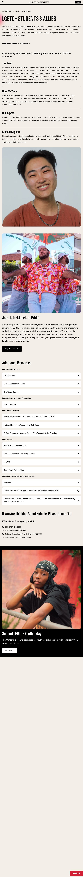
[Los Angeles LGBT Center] (39, 2)
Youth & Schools (7, 11)
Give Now (8, 651)
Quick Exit (76, 873)
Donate (78, 2)
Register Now (10, 349)
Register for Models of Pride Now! (15, 43)
